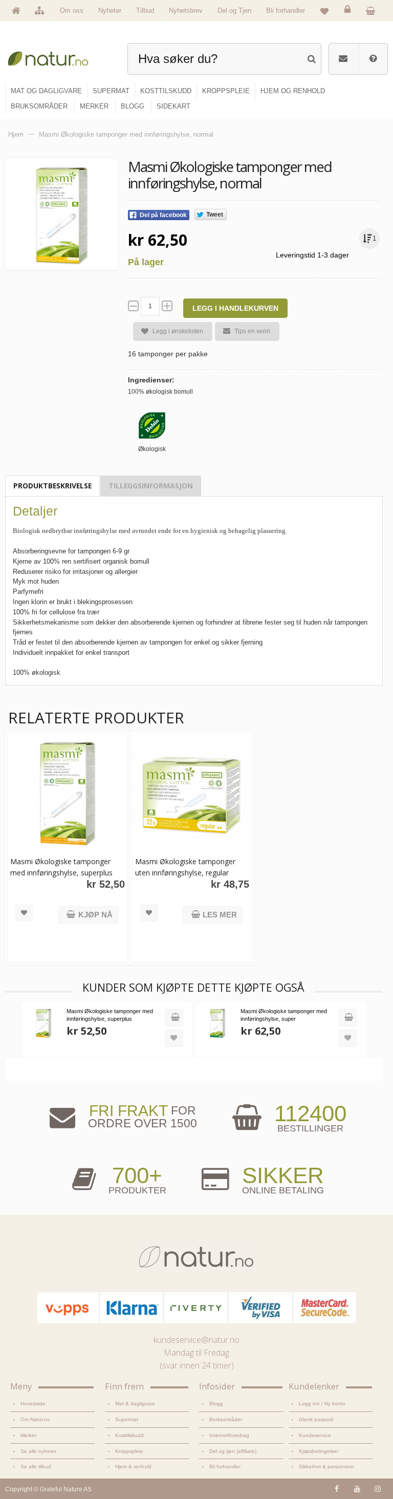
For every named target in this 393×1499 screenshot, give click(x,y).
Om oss (71, 10)
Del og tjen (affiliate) (232, 1451)
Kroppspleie (129, 1451)
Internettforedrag (229, 1435)
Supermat (126, 1419)
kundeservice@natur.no (196, 1339)
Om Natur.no (35, 1419)
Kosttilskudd (129, 1435)
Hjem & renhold (133, 1466)
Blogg (216, 1403)
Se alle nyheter (38, 1451)
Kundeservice (315, 1435)
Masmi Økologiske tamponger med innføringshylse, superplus (61, 866)
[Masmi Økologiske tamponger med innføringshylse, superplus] (67, 794)
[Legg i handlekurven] (174, 1017)
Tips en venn (252, 331)
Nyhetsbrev (186, 10)
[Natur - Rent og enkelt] (53, 56)
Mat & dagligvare (135, 1403)
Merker (28, 1435)
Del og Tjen (234, 10)
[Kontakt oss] (343, 59)
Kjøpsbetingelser (318, 1451)
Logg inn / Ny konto (322, 1403)
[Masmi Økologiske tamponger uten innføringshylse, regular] (192, 794)
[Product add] (373, 10)
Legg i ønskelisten (177, 331)
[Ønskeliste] (324, 11)
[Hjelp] (373, 59)
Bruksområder (225, 1419)
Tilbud (145, 10)
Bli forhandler (285, 10)
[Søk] (311, 58)
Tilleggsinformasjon (150, 485)
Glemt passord (316, 1419)
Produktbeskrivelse (52, 485)
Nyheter (109, 10)
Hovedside (33, 1403)
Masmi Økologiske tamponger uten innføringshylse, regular (185, 866)
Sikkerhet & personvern (326, 1466)
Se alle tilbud (35, 1466)
